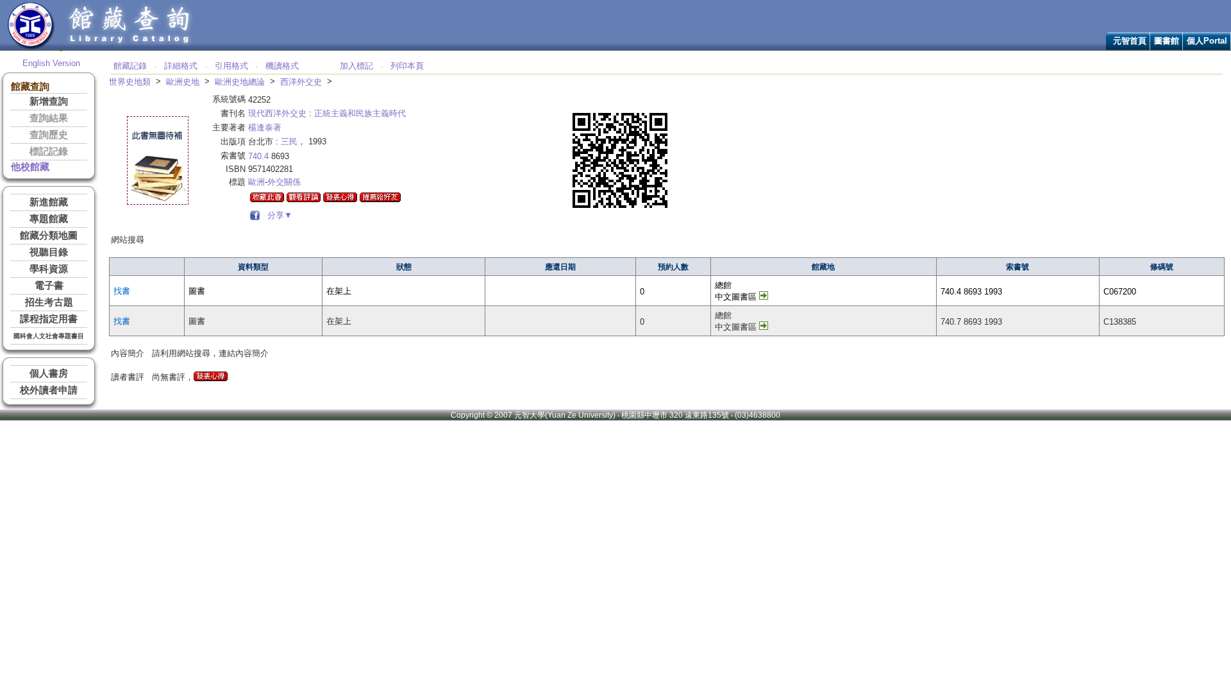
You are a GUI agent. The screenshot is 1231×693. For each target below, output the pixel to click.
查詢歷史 (48, 135)
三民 (289, 141)
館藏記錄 (130, 66)
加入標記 (356, 66)
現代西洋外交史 (277, 113)
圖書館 (1166, 41)
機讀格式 (282, 66)
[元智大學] (31, 47)
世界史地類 (130, 82)
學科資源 (48, 269)
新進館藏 (48, 202)
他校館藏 (30, 167)
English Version (51, 63)
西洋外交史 (301, 82)
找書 (121, 291)
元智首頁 (1129, 41)
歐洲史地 (182, 82)
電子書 (49, 285)
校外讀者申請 (49, 390)
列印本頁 (407, 66)
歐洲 (256, 182)
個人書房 (48, 373)
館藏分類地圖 (49, 235)
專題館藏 (48, 219)
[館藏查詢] (130, 47)
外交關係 (284, 182)
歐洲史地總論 (240, 82)
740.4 (258, 156)
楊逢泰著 (264, 127)
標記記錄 (48, 151)
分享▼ (277, 215)
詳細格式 (180, 66)
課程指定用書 (49, 319)
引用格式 (231, 66)
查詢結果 (48, 118)
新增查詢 (48, 101)
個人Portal (1207, 41)
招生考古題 (49, 302)
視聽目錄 (48, 252)
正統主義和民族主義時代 (360, 113)
